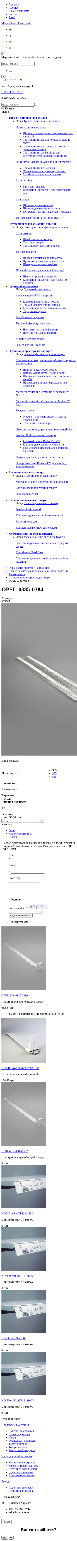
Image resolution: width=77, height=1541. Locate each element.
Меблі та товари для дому (24, 1465)
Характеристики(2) (20, 833)
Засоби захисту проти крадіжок (42, 174)
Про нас (13, 7)
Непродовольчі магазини (16, 1456)
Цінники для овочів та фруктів (42, 208)
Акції (12, 17)
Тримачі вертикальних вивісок (41, 245)
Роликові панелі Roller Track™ (41, 441)
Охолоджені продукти (22, 1440)
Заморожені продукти (22, 1450)
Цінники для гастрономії (38, 205)
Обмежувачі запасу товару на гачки (44, 171)
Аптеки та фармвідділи (23, 1468)
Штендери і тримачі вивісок (40, 264)
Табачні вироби (18, 1443)
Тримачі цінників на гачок (39, 167)
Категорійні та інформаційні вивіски (46, 227)
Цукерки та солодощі (22, 1430)
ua (11, 47)
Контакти (14, 14)
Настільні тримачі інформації (40, 329)
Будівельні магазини (21, 1472)
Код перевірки (18, 908)
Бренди (5, 1481)
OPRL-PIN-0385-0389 (14, 995)
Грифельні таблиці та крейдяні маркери (47, 211)
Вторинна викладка (21, 1490)
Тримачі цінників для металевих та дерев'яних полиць (44, 148)
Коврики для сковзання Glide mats (43, 444)
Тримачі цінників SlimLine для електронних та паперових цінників (45, 154)
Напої (12, 1437)
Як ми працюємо (19, 10)
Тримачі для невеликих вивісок (42, 304)
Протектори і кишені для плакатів (43, 261)
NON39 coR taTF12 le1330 (17, 1275)
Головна (14, 4)
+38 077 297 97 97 (12, 80)
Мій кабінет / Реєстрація (16, 23)
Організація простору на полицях (44, 354)
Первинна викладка (21, 1487)
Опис (12, 830)
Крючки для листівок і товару (41, 301)
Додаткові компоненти (37, 289)
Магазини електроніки (22, 1462)
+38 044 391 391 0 (12, 92)
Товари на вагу (18, 1447)
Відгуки (13, 836)
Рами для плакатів (34, 186)
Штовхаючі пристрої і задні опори (44, 372)
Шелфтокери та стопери (37, 239)
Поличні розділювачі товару (40, 369)
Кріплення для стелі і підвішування (44, 308)
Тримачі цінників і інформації (42, 121)
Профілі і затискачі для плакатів (42, 257)
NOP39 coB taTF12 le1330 (17, 1213)
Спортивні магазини (21, 1475)
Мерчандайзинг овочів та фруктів (44, 536)
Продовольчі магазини (15, 1424)
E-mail (12, 865)
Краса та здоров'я (19, 1434)
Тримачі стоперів (33, 242)
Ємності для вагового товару (41, 503)
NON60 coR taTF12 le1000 (17, 1400)
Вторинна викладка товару (40, 475)
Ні (11, 1537)
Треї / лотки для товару (37, 423)
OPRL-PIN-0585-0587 (14, 1151)
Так (4, 1537)
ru (10, 35)
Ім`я (11, 855)
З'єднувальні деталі (34, 311)
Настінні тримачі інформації (40, 332)
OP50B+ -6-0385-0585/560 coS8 (20, 1068)
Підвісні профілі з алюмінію (40, 276)
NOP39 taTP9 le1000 (13, 1338)
